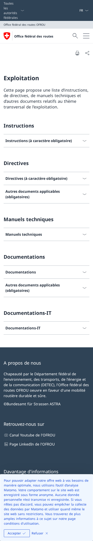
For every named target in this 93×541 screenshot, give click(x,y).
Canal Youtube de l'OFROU (32, 435)
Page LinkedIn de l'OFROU (32, 444)
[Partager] (87, 53)
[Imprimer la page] (77, 53)
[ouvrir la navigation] (86, 35)
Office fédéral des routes (33, 36)
